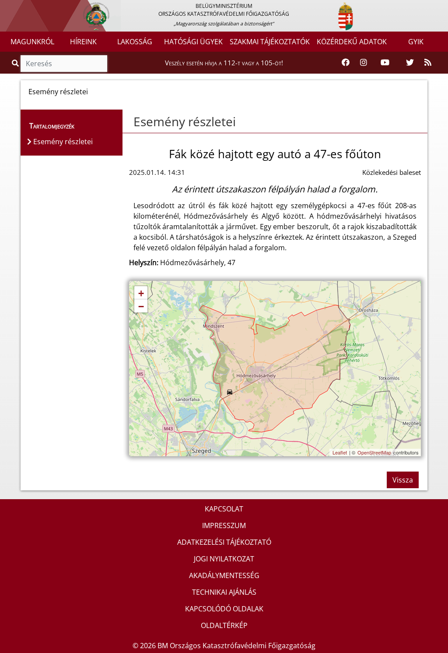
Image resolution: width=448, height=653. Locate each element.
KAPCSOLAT (224, 509)
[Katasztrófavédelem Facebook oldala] (345, 62)
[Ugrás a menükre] (6, 7)
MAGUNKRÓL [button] (32, 41)
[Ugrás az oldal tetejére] (129, 122)
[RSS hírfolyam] (428, 62)
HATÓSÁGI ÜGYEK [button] (193, 41)
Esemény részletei (184, 121)
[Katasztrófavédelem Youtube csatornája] (385, 62)
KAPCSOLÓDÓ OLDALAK (224, 609)
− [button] (141, 306)
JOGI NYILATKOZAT (224, 559)
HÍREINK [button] (83, 41)
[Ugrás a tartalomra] (16, 7)
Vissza (402, 480)
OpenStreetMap (374, 452)
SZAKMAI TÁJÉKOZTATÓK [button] (270, 41)
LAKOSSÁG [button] (134, 41)
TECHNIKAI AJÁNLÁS (224, 592)
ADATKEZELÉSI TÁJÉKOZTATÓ (224, 542)
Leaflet (339, 452)
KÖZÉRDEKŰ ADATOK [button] (352, 41)
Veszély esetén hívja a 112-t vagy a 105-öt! (224, 62)
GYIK (416, 41)
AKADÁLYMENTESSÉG (224, 575)
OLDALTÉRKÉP (224, 625)
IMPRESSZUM (224, 525)
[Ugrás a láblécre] (25, 7)
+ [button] (141, 293)
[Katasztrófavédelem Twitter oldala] (410, 62)
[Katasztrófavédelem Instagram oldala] (363, 62)
